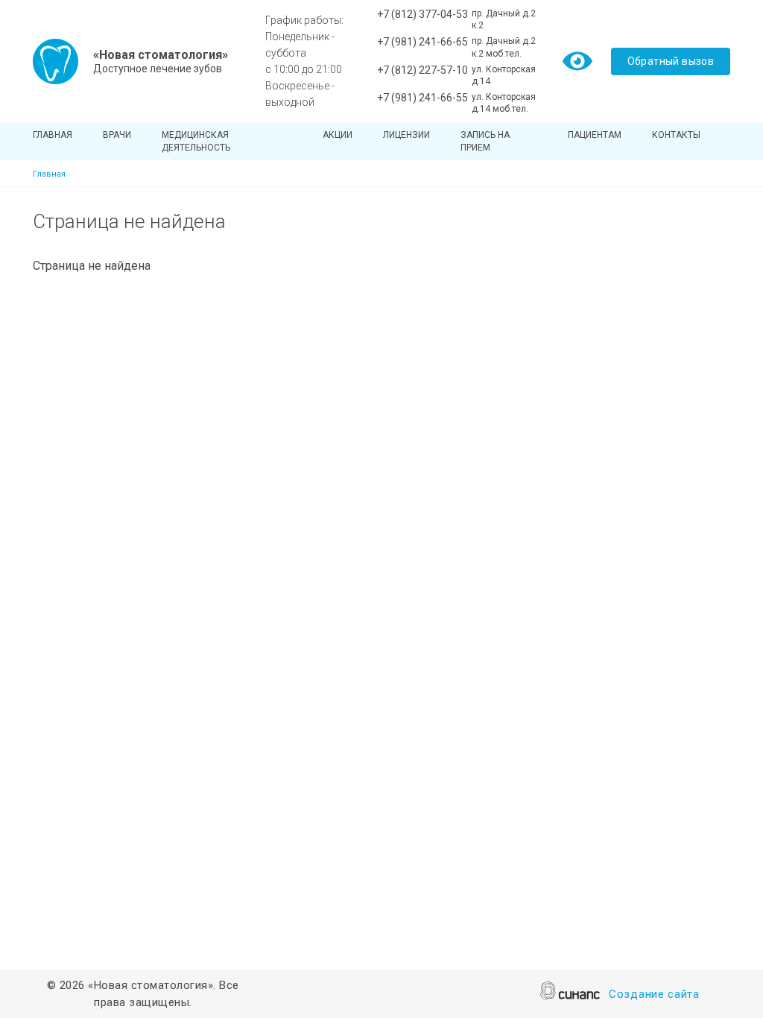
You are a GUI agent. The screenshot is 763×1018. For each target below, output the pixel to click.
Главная (52, 135)
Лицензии (406, 135)
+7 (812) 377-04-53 (422, 14)
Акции (337, 135)
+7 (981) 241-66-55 (422, 98)
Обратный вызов (671, 61)
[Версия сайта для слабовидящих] (577, 60)
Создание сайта (654, 994)
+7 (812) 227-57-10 (422, 70)
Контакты (676, 135)
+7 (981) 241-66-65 (422, 42)
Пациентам (594, 135)
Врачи (117, 135)
